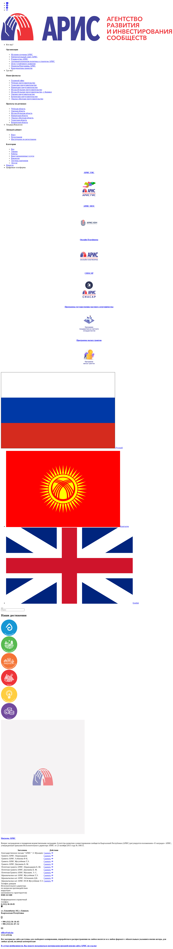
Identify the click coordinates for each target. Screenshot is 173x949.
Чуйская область (18, 109)
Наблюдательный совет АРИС (24, 57)
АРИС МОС (89, 206)
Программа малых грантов (89, 340)
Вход (13, 135)
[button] (62, 448)
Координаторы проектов (21, 68)
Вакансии (15, 158)
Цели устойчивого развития (23, 64)
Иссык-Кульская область (21, 113)
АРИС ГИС (89, 172)
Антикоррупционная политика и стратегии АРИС (33, 61)
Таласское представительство (24, 85)
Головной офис (17, 80)
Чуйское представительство (23, 83)
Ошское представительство (23, 94)
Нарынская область (19, 115)
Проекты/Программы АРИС (23, 66)
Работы (14, 154)
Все (12, 149)
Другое (14, 163)
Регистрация (16, 137)
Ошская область (18, 111)
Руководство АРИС (19, 59)
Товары (14, 151)
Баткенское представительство (24, 96)
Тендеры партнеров (19, 161)
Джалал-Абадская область (22, 118)
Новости (10, 165)
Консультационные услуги (22, 156)
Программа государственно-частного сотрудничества (89, 307)
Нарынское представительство (24, 87)
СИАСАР (89, 273)
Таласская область (19, 120)
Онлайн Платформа (89, 240)
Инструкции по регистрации (23, 139)
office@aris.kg (7, 932)
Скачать (47, 853)
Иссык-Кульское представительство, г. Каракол (31, 92)
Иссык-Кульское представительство (26, 90)
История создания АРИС (22, 54)
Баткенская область (19, 122)
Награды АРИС (8, 838)
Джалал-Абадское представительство (27, 99)
